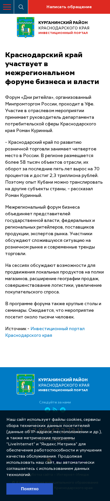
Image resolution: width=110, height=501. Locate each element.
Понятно (30, 489)
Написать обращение (69, 7)
